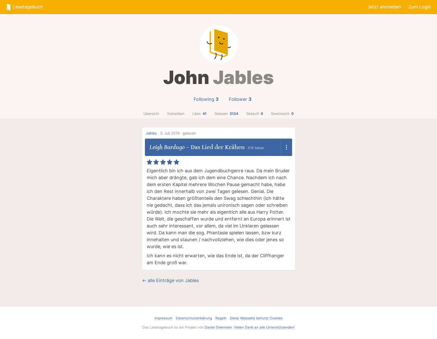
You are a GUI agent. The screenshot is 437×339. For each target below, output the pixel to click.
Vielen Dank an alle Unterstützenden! (264, 327)
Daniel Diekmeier (218, 327)
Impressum (163, 318)
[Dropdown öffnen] (286, 147)
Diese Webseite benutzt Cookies (256, 318)
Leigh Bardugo (167, 147)
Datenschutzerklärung (194, 318)
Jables (151, 133)
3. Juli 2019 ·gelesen (178, 133)
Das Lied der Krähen (218, 147)
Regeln (221, 318)
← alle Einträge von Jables (170, 280)
